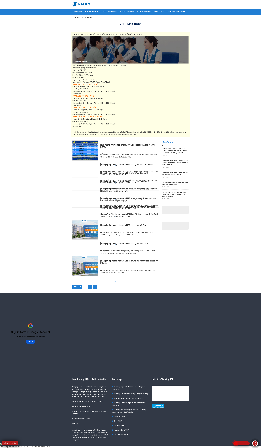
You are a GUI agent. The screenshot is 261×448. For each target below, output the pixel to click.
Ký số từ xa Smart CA (79, 77)
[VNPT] (81, 4)
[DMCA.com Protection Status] (158, 407)
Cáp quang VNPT (91, 12)
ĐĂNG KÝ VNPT (159, 12)
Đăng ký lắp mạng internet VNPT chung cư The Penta (125, 181)
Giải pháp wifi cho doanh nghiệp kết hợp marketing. (131, 394)
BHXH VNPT (118, 421)
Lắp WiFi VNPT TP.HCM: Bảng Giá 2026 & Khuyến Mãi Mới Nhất (175, 183)
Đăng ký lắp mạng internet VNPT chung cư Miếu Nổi (124, 243)
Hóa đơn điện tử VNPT (121, 430)
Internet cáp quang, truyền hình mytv (84, 68)
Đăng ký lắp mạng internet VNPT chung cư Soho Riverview (127, 164)
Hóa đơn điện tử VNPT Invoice (82, 75)
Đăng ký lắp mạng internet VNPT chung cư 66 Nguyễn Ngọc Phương (127, 189)
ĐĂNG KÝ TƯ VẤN (10, 443)
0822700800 (168, 132)
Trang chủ (78, 12)
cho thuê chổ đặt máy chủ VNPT (40, 447)
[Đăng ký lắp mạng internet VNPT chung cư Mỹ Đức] (85, 230)
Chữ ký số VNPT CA (79, 70)
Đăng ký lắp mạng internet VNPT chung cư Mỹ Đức (123, 225)
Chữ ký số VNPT (119, 425)
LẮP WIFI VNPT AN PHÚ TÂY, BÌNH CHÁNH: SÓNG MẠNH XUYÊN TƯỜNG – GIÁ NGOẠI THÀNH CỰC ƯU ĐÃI (175, 151)
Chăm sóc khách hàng (176, 12)
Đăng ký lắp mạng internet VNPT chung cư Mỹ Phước (125, 198)
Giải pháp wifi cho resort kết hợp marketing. (128, 398)
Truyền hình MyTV (144, 12)
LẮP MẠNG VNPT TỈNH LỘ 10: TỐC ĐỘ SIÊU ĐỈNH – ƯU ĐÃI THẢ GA (175, 174)
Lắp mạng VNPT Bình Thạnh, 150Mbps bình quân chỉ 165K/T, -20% (128, 146)
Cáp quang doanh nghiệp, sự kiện (83, 80)
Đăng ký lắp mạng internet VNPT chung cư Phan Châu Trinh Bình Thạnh (129, 262)
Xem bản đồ (76, 126)
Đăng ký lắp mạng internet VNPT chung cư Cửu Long (124, 173)
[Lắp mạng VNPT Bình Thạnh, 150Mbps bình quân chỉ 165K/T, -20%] (85, 150)
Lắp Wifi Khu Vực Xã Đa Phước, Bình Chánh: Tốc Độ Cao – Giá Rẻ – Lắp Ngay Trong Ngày (174, 194)
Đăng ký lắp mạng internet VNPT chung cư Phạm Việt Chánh (128, 206)
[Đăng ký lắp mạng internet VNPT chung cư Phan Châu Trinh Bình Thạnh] (85, 266)
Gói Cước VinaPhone (109, 12)
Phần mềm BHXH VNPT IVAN (82, 72)
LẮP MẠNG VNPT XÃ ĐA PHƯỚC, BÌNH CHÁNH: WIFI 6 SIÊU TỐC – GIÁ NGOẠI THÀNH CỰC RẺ (175, 163)
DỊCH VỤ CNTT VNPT (127, 12)
